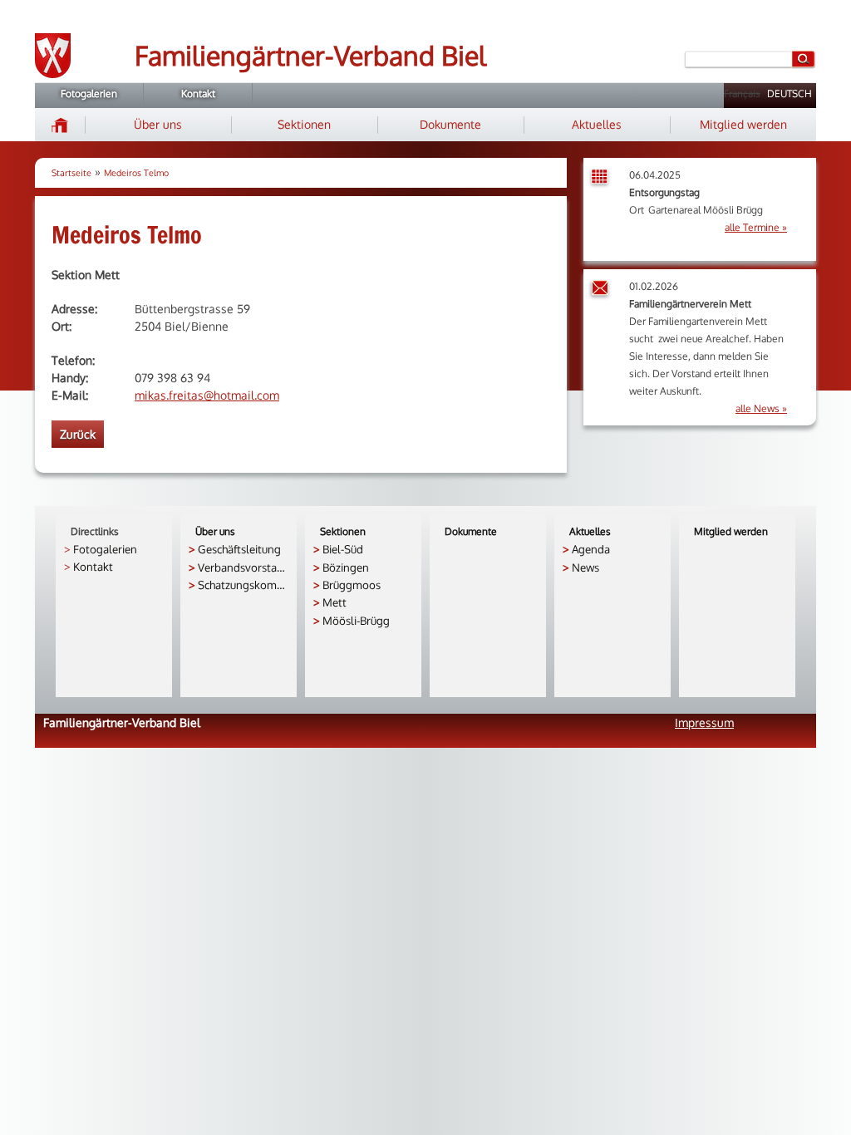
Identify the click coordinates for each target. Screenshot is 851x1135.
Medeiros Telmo (136, 173)
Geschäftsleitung (239, 549)
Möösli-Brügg (356, 620)
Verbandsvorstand (243, 567)
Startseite (71, 173)
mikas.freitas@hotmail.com (207, 395)
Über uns (158, 124)
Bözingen (345, 567)
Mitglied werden (743, 124)
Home (60, 124)
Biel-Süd (342, 549)
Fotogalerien (89, 93)
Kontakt (198, 93)
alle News (757, 408)
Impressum (704, 722)
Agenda (591, 549)
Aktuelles (597, 124)
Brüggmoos (351, 584)
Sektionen (304, 124)
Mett (334, 602)
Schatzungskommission (243, 584)
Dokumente (450, 124)
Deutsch (789, 93)
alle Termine (752, 227)
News (585, 567)
